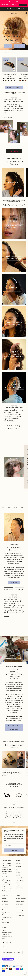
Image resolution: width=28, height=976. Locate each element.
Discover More (23, 5)
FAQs (17, 869)
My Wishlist (5, 904)
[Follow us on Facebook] (3, 942)
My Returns (5, 910)
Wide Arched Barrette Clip (9, 74)
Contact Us (18, 866)
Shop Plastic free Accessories (14, 727)
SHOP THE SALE (14, 151)
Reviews (18, 875)
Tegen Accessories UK (6, 913)
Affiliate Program (20, 901)
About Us (18, 863)
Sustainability (19, 878)
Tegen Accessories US (6, 918)
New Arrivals (5, 52)
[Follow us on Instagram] (7, 942)
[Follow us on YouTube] (10, 942)
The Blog (18, 872)
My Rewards (5, 901)
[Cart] (25, 13)
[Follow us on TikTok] (3, 946)
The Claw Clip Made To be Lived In (11, 773)
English (18, 952)
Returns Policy (19, 910)
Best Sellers (15, 52)
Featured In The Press (19, 882)
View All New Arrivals (14, 87)
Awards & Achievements (19, 886)
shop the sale (19, 46)
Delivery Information (21, 898)
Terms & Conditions (20, 915)
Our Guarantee (19, 904)
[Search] (5, 13)
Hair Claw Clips (6, 769)
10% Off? (4, 898)
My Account (5, 907)
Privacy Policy (19, 912)
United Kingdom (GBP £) (8, 952)
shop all (7, 46)
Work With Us (5, 922)
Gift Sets (23, 52)
